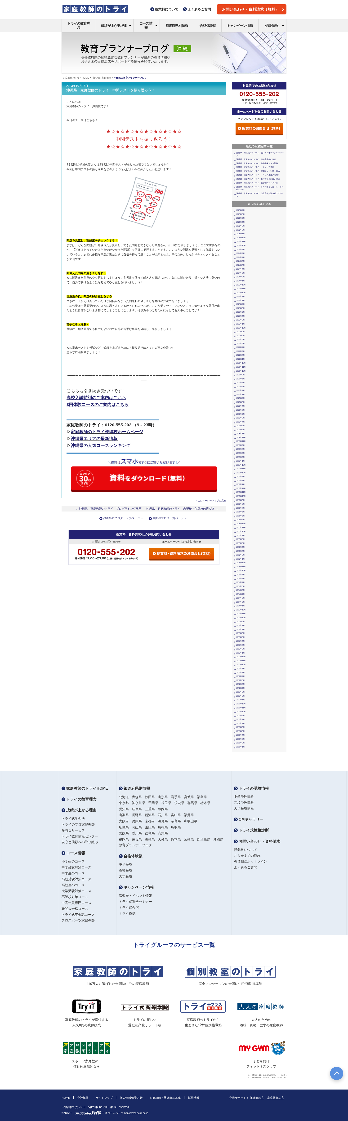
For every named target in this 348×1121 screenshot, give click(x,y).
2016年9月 (240, 500)
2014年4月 (240, 594)
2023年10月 (241, 293)
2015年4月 (240, 547)
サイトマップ (104, 1097)
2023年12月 (241, 285)
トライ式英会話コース (78, 914)
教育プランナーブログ (135, 845)
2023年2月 (240, 320)
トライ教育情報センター (80, 836)
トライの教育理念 (78, 25)
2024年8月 (240, 253)
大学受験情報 (244, 808)
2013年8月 (240, 625)
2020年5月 (240, 402)
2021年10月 (241, 371)
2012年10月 (241, 665)
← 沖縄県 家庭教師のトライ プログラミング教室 (109, 508)
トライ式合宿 (129, 907)
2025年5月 (240, 218)
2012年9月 (240, 668)
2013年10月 (241, 618)
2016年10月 (241, 496)
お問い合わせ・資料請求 (259, 841)
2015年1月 (240, 559)
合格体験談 (208, 25)
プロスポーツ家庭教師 (78, 920)
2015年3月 (240, 551)
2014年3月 (240, 598)
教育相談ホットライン (250, 861)
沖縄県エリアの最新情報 (94, 438)
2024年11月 (241, 241)
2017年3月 (240, 477)
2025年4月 (240, 222)
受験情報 (271, 25)
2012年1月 (240, 700)
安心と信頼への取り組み (80, 842)
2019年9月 (240, 414)
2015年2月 (240, 555)
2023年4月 (240, 316)
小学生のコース (73, 861)
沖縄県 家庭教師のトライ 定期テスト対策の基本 (258, 171)
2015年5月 (240, 543)
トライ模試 (127, 913)
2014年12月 (241, 563)
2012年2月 (240, 696)
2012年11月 (241, 661)
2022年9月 (240, 332)
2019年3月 (240, 426)
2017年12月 (241, 465)
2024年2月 (240, 277)
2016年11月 (241, 492)
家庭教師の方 (275, 1097)
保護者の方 (257, 1097)
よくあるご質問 (245, 867)
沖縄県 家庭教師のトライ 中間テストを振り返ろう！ (110, 90)
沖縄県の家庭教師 (101, 77)
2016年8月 (240, 504)
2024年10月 (241, 246)
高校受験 (125, 870)
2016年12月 (241, 488)
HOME (66, 1097)
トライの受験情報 (253, 788)
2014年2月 (240, 602)
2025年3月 (240, 226)
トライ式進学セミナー (135, 901)
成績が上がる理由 (114, 25)
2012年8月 (240, 673)
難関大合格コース (75, 909)
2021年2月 (240, 394)
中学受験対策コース (76, 867)
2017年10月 (241, 473)
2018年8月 (240, 449)
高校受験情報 (244, 803)
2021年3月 (240, 390)
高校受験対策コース (76, 879)
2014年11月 (241, 567)
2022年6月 (240, 339)
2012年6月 (240, 680)
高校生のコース (73, 885)
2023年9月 (240, 296)
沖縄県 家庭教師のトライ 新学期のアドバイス (257, 183)
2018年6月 (240, 457)
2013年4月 (240, 641)
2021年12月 (241, 363)
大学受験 (125, 876)
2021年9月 (240, 375)
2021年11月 (241, 367)
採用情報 (193, 1097)
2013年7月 (240, 629)
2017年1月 (240, 484)
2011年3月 (240, 739)
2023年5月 (240, 312)
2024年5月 (240, 265)
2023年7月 (240, 304)
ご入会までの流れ (247, 856)
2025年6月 (240, 214)
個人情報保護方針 (131, 1097)
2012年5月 (240, 684)
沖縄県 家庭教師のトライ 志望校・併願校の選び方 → (182, 508)
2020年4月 (240, 406)
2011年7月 (240, 723)
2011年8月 (240, 719)
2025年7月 (240, 210)
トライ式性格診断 (253, 830)
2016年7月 (240, 508)
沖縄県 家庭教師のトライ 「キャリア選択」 (256, 167)
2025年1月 (240, 234)
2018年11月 (241, 441)
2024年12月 (241, 238)
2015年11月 (241, 527)
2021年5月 (240, 383)
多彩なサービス (73, 830)
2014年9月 (240, 575)
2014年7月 (240, 582)
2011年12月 (241, 704)
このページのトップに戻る (212, 500)
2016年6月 (240, 512)
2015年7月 (240, 535)
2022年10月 (241, 328)
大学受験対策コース (76, 891)
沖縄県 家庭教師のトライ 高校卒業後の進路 (256, 159)
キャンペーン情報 (240, 25)
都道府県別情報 (176, 25)
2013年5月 (240, 637)
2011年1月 (240, 747)
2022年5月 (240, 344)
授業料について (245, 850)
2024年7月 (240, 257)
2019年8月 (240, 418)
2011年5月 (240, 731)
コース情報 (145, 25)
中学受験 (125, 864)
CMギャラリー (250, 819)
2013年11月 (241, 614)
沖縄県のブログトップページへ (123, 518)
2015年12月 (241, 524)
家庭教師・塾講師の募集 (165, 1097)
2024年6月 (240, 261)
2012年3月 (240, 692)
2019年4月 (240, 422)
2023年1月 (240, 324)
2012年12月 (241, 657)
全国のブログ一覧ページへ (169, 518)
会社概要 (83, 1097)
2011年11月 (241, 708)
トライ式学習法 (73, 818)
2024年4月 (240, 269)
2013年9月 (240, 622)
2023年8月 (240, 300)
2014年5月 (240, 590)
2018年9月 (240, 445)
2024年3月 (240, 273)
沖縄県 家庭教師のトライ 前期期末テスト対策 (257, 163)
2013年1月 (240, 653)
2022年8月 (240, 336)
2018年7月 (240, 453)
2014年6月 (240, 586)
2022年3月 (240, 351)
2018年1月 (240, 461)
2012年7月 (240, 676)
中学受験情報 (244, 797)
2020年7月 (240, 398)
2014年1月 (240, 606)
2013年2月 (240, 649)
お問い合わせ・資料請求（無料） (250, 9)
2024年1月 (240, 281)
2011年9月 (240, 716)
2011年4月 (240, 735)
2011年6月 (240, 727)
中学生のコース (73, 873)
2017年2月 (240, 481)
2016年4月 (240, 520)
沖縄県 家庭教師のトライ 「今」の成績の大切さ (258, 175)
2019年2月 (240, 430)
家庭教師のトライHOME (76, 77)
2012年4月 (240, 688)
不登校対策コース (75, 897)
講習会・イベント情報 (135, 896)
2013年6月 (240, 633)
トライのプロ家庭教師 (78, 824)
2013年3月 (240, 645)
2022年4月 (240, 347)
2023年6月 (240, 308)
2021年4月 (240, 387)
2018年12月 (241, 437)
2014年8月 (240, 579)
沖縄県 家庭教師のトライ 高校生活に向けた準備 (258, 179)
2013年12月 (241, 610)
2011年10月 (241, 712)
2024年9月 (240, 250)
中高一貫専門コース (76, 903)
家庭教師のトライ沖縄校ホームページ (107, 431)
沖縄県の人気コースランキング (100, 445)
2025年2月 (240, 230)
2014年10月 (241, 570)
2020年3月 (240, 410)
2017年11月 (241, 469)
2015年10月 (241, 531)
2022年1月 (240, 359)
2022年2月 (240, 355)
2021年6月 (240, 379)
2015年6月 (240, 539)
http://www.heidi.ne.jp (136, 1113)
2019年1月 (240, 433)
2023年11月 (241, 289)
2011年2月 (240, 743)
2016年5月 (240, 516)
